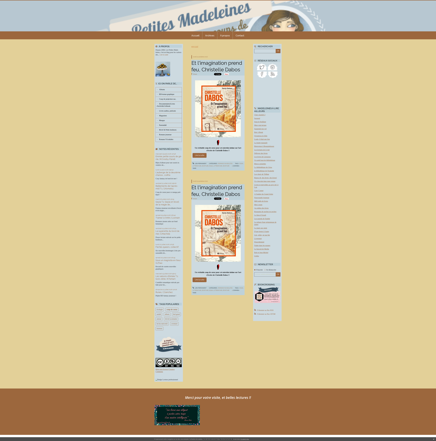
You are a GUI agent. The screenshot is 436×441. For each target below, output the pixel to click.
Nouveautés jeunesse (261, 198)
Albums (162, 89)
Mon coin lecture (260, 125)
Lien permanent (200, 163)
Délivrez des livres (261, 153)
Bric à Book (258, 132)
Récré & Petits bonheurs (167, 130)
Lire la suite (164, 55)
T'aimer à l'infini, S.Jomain (168, 218)
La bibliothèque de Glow (263, 167)
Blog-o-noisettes (260, 164)
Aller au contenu (7, 2)
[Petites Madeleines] (262, 75)
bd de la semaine (171, 319)
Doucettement (259, 242)
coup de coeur (172, 309)
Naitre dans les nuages (262, 245)
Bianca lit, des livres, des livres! (265, 178)
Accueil (195, 35)
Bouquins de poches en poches (265, 212)
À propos (225, 35)
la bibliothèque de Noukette (264, 171)
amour (159, 319)
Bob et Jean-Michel (261, 253)
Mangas (162, 120)
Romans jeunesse (165, 135)
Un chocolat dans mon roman (264, 181)
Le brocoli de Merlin (261, 249)
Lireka (256, 256)
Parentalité (163, 125)
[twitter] (262, 67)
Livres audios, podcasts (167, 111)
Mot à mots (258, 205)
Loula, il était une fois (262, 139)
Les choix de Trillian (261, 174)
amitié (159, 314)
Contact (240, 35)
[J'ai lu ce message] (434, 439)
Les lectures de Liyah (262, 150)
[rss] (273, 75)
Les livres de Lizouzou (262, 157)
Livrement (258, 239)
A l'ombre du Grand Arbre (263, 194)
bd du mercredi (162, 324)
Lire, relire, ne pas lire (262, 235)
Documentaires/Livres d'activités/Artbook (166, 105)
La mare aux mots (260, 228)
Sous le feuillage (260, 122)
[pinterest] (273, 67)
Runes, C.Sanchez (164, 292)
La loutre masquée (260, 143)
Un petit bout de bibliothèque (264, 160)
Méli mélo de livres (261, 201)
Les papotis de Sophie (262, 219)
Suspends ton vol (260, 129)
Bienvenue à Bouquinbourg (264, 146)
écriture (205, 166)
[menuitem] (195, 35)
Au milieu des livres (261, 208)
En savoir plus (245, 439)
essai (241, 163)
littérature (197, 166)
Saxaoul (257, 118)
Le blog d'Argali (260, 215)
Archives (209, 35)
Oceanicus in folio (260, 136)
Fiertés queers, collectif (167, 247)
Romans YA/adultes (166, 139)
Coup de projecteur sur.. (167, 99)
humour (159, 328)
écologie (160, 309)
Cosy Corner (258, 191)
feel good (176, 314)
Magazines (163, 116)
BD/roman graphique (166, 94)
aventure (174, 324)
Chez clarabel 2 (259, 115)
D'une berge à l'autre (261, 231)
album (167, 314)
